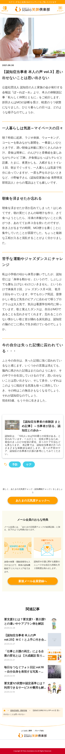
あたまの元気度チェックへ (33, 500)
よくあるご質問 (26, 731)
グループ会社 (39, 731)
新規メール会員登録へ (32, 581)
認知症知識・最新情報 (18, 710)
